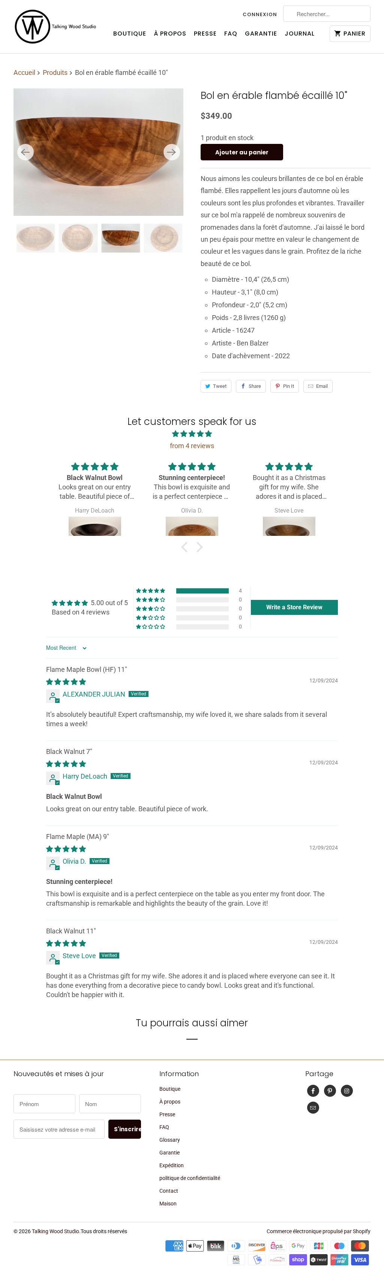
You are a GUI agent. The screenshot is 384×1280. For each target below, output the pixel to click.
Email (322, 386)
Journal (300, 34)
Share (255, 386)
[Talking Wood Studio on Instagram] (347, 1091)
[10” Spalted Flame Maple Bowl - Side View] (99, 152)
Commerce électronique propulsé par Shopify (318, 1231)
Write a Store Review (294, 607)
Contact (168, 1191)
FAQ (230, 34)
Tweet (219, 386)
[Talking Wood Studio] (55, 27)
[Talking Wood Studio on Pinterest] (330, 1091)
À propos (170, 34)
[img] (192, 434)
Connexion (260, 14)
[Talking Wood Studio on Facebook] (313, 1091)
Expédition (171, 1165)
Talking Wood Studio (55, 1231)
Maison (168, 1204)
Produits (56, 72)
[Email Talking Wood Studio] (313, 1108)
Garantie (261, 34)
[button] (186, 547)
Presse (205, 34)
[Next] (172, 152)
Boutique (129, 34)
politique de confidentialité (189, 1178)
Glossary (169, 1140)
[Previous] (25, 152)
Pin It (288, 386)
